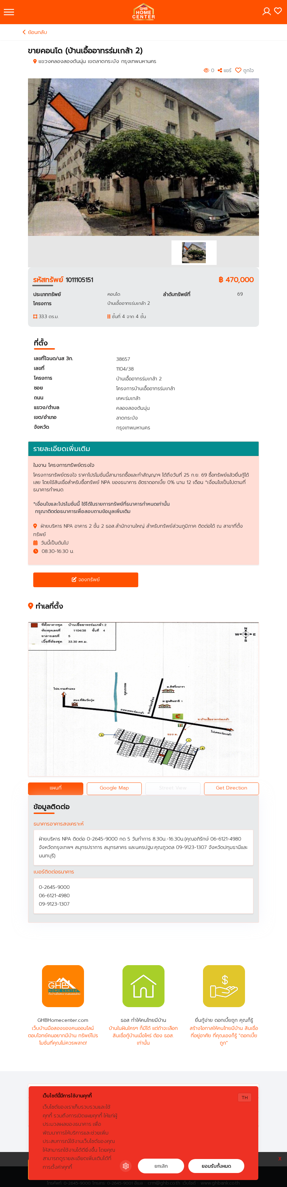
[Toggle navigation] (9, 12)
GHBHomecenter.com (63, 986)
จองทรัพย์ (88, 579)
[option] (144, 157)
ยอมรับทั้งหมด (216, 1166)
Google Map (114, 788)
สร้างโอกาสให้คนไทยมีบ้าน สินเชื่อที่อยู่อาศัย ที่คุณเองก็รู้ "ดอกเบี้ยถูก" (224, 1036)
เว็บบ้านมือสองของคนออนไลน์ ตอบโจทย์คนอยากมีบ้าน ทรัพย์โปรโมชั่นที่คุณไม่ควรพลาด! (63, 1036)
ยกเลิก (161, 1166)
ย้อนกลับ (36, 32)
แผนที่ (56, 788)
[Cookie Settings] (126, 1166)
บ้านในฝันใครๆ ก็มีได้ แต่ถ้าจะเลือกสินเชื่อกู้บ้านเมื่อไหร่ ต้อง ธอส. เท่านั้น (143, 1036)
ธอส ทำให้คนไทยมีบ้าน (143, 986)
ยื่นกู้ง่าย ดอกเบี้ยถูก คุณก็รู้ (224, 986)
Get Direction (231, 788)
